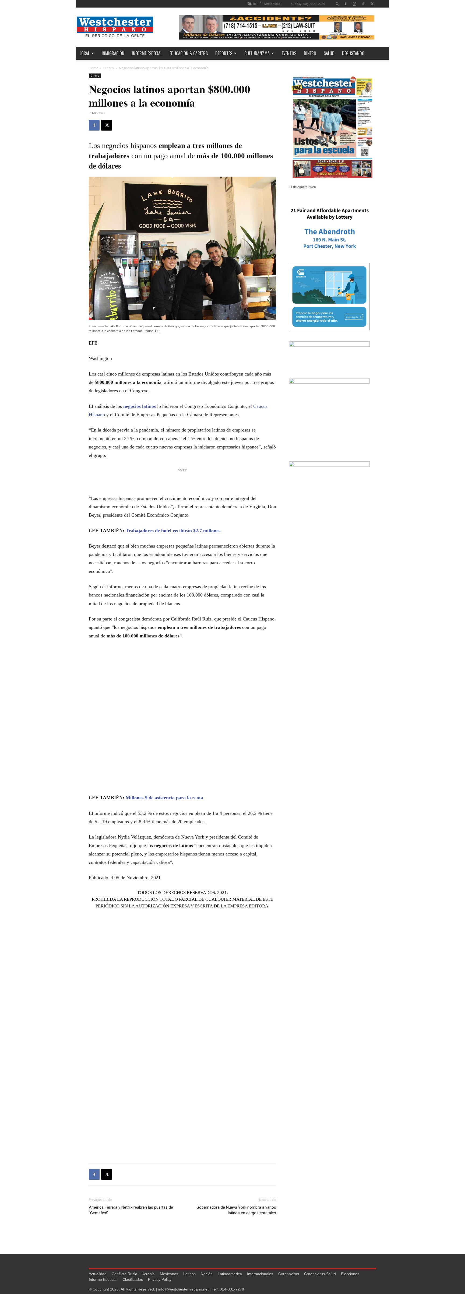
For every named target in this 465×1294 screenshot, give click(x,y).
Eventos (289, 53)
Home (93, 68)
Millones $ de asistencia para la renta (164, 797)
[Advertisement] (182, 480)
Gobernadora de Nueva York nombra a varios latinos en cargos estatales (236, 1210)
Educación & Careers (189, 53)
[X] (372, 3)
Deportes (223, 53)
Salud (329, 53)
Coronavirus (288, 1274)
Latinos (189, 1274)
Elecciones (350, 1274)
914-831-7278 (232, 1289)
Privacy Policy (159, 1279)
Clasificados (132, 1279)
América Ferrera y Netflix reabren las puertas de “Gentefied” (131, 1210)
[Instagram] (354, 3)
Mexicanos (169, 1274)
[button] (337, 4)
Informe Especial (147, 53)
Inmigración (113, 53)
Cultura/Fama (257, 53)
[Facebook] (345, 3)
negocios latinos (139, 406)
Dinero (310, 53)
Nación (207, 1274)
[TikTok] (363, 3)
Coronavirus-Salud (320, 1274)
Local (85, 53)
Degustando (353, 53)
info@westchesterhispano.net (183, 1289)
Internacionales (260, 1274)
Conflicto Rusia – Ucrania (133, 1274)
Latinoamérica (230, 1274)
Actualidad (98, 1274)
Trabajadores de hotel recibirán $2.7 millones (173, 530)
